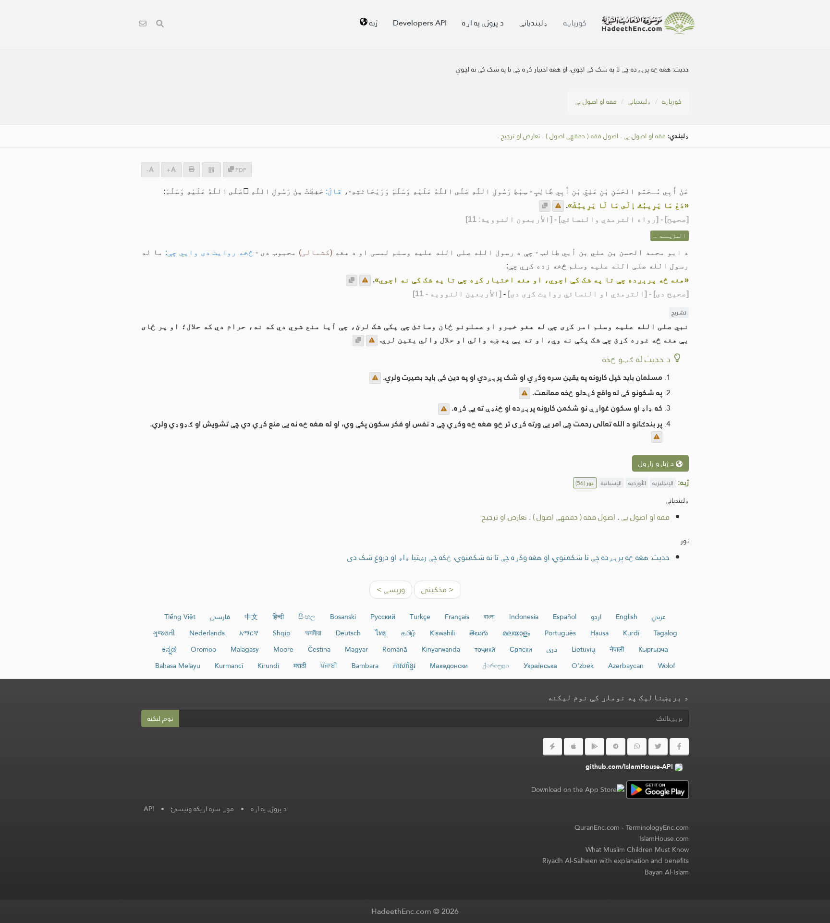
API (149, 808)
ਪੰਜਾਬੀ (328, 665)
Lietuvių (583, 649)
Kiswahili (442, 633)
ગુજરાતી (164, 633)
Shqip (282, 633)
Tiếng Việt (179, 616)
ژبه (372, 23)
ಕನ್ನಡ (169, 649)
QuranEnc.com (597, 827)
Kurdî (631, 633)
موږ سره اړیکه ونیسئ (202, 808)
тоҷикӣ (485, 649)
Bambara (365, 665)
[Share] (211, 169)
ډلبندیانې (533, 23)
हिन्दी (278, 616)
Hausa (599, 633)
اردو (596, 616)
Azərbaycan (626, 665)
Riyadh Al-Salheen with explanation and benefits (615, 860)
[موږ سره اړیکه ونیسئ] (142, 24)
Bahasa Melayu (177, 665)
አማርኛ (248, 633)
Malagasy (245, 649)
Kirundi (268, 665)
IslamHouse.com (664, 838)
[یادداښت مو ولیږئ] (558, 206)
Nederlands (207, 633)
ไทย (381, 633)
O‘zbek (583, 665)
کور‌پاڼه (574, 23)
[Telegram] (615, 746)
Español (564, 616)
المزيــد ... (669, 235)
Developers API (420, 23)
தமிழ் (408, 633)
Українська (540, 665)
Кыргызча (653, 649)
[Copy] (544, 206)
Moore (283, 649)
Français (457, 616)
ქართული (495, 665)
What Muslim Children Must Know (637, 849)
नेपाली (617, 649)
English (626, 616)
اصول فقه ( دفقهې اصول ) (582, 136)
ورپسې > (391, 589)
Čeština (319, 649)
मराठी (299, 665)
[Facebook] (679, 746)
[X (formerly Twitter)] (658, 746)
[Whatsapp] (637, 746)
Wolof (666, 665)
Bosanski (343, 616)
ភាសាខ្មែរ (404, 665)
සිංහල (307, 616)
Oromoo (203, 649)
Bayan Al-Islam (667, 872)
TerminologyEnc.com (657, 827)
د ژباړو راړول (657, 463)
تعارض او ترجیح (520, 136)
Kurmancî (229, 665)
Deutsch (348, 633)
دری (552, 649)
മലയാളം (516, 633)
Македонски (449, 665)
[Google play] (594, 746)
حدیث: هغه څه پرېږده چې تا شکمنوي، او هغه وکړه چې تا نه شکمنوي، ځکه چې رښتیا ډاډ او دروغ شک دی (508, 557)
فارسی (220, 616)
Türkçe (420, 616)
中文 (251, 616)
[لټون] (160, 24)
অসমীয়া (313, 633)
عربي (659, 616)
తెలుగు (478, 633)
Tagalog (665, 633)
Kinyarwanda (441, 649)
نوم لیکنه (160, 718)
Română (394, 649)
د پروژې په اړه (483, 23)
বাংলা (489, 616)
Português (560, 633)
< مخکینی (437, 589)
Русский (382, 616)
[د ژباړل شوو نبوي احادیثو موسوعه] (648, 23)
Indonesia (523, 616)
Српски (521, 649)
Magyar (356, 649)
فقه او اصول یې (596, 101)
